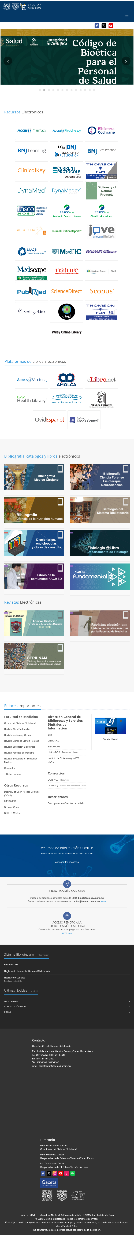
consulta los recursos (67, 862)
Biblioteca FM (11, 964)
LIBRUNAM (53, 740)
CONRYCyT (54, 779)
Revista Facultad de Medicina (19, 752)
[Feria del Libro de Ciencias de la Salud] (67, 57)
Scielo (7, 1011)
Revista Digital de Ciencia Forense (21, 740)
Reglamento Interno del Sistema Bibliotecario (27, 971)
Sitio (50, 734)
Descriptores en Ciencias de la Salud (66, 803)
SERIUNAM (54, 746)
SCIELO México (12, 813)
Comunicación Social (15, 1006)
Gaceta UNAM (11, 1001)
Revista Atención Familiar (17, 729)
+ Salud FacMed (12, 774)
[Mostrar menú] (127, 16)
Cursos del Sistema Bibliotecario (20, 723)
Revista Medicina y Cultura (17, 735)
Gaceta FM (10, 768)
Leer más (67, 933)
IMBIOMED (10, 801)
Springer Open (11, 807)
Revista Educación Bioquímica (19, 746)
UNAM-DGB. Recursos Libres (63, 752)
